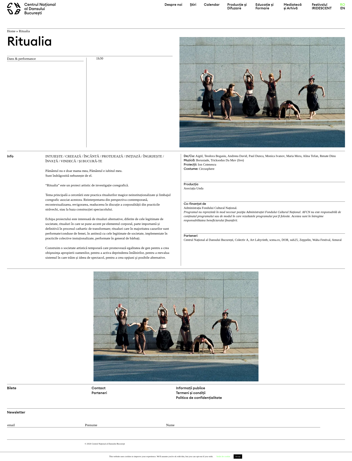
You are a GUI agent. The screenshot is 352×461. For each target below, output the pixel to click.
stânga (25, 326)
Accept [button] (237, 456)
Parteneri (99, 393)
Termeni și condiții (190, 393)
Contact (98, 388)
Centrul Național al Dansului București (33, 9)
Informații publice (190, 388)
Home (11, 31)
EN (342, 8)
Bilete (11, 388)
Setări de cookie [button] (223, 456)
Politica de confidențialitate (199, 397)
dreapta (340, 274)
